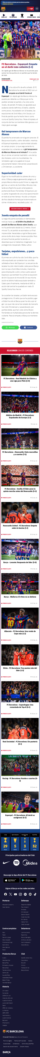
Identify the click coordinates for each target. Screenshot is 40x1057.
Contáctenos (16, 1043)
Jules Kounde (25, 917)
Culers (30, 9)
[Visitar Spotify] (16, 863)
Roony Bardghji (26, 937)
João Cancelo (25, 924)
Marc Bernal (6, 947)
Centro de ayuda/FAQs (28, 1043)
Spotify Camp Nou (26, 958)
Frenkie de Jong (7, 942)
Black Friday (6, 980)
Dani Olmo (5, 945)
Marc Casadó (6, 940)
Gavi (3, 932)
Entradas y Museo (7, 965)
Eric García (24, 919)
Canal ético (24, 960)
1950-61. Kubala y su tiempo (7, 1009)
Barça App (5, 968)
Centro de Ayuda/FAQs (6, 974)
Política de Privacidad (20, 1040)
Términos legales (7, 1040)
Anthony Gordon (26, 940)
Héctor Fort (24, 922)
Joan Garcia (5, 907)
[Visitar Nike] (6, 863)
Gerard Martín (25, 914)
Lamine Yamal (25, 932)
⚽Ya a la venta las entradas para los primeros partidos (15, 3)
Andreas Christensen (24, 911)
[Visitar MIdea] (30, 863)
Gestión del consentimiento (10, 1046)
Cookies (30, 1040)
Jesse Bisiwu (25, 945)
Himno (23, 965)
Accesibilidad (6, 1043)
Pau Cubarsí (25, 907)
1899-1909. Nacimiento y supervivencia (6, 1015)
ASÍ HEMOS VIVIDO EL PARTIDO (20, 209)
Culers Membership (6, 959)
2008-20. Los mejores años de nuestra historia (7, 998)
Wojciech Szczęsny (8, 904)
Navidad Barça (6, 982)
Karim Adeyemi (25, 942)
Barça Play (5, 963)
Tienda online (6, 970)
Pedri (4, 935)
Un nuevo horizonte (5, 992)
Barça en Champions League (5, 1022)
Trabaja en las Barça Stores (25, 969)
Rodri (4, 950)
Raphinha (24, 935)
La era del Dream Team (7, 1004)
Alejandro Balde (26, 904)
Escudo (23, 963)
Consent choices (24, 1046)
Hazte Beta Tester (7, 977)
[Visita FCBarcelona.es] (3, 9)
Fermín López (6, 937)
